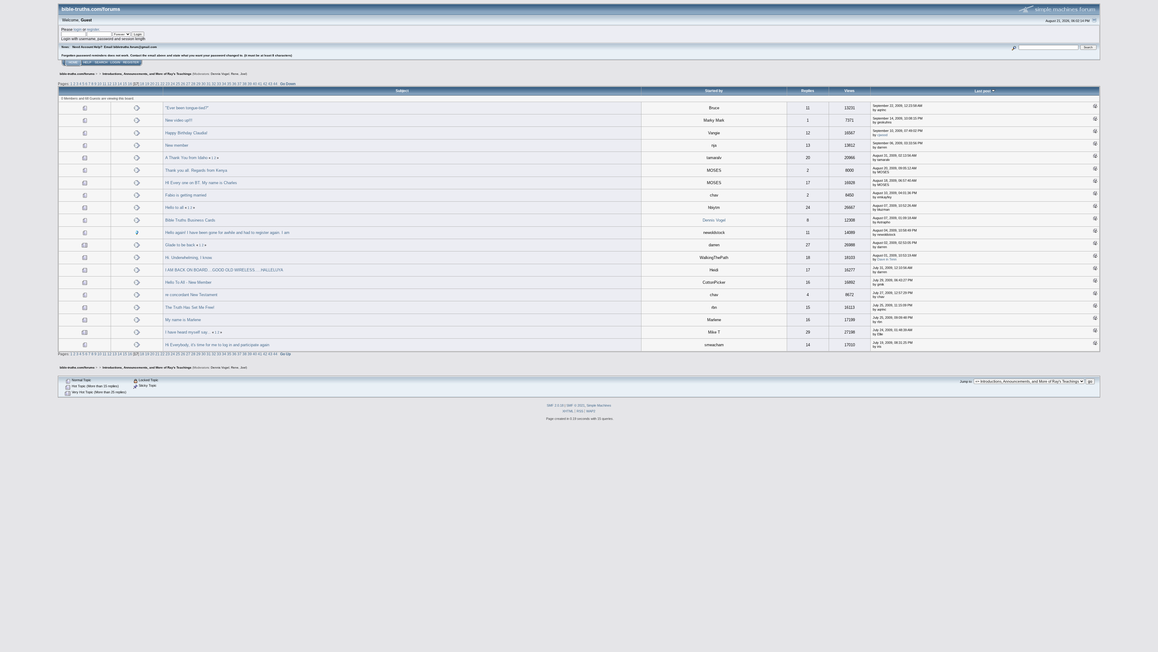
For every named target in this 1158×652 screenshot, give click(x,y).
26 (183, 84)
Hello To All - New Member (188, 282)
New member (176, 145)
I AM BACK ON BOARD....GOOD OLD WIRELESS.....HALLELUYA (224, 270)
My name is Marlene (183, 320)
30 (203, 84)
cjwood (882, 135)
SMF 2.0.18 (555, 405)
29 (198, 84)
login (78, 29)
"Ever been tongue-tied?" (187, 108)
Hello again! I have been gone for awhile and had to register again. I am (227, 232)
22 (162, 84)
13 (114, 84)
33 (219, 84)
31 (209, 84)
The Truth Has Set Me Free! (189, 307)
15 (125, 84)
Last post (983, 91)
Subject (402, 91)
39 (250, 84)
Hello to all (174, 207)
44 (275, 84)
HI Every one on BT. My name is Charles (201, 183)
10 (99, 84)
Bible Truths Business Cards (190, 220)
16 (130, 84)
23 (168, 84)
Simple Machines (599, 405)
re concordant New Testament (191, 294)
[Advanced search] (1014, 47)
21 (157, 84)
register (93, 29)
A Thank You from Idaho (186, 157)
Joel (243, 73)
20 (152, 84)
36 (234, 84)
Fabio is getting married (185, 195)
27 (188, 84)
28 (193, 84)
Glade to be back (180, 245)
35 (229, 84)
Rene (235, 73)
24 (173, 84)
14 (120, 84)
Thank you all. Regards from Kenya (196, 170)
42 (265, 84)
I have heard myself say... (188, 332)
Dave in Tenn (887, 259)
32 (214, 84)
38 (244, 84)
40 (255, 84)
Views (849, 91)
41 (260, 84)
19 (147, 84)
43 (270, 84)
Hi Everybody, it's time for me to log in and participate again (217, 345)
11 (104, 84)
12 (109, 84)
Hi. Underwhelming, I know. (189, 257)
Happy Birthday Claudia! (186, 133)
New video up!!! (178, 120)
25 (178, 84)
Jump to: (966, 381)
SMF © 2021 (575, 405)
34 (224, 84)
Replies (807, 91)
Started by (714, 91)
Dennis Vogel (220, 73)
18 (142, 84)
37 (239, 84)
